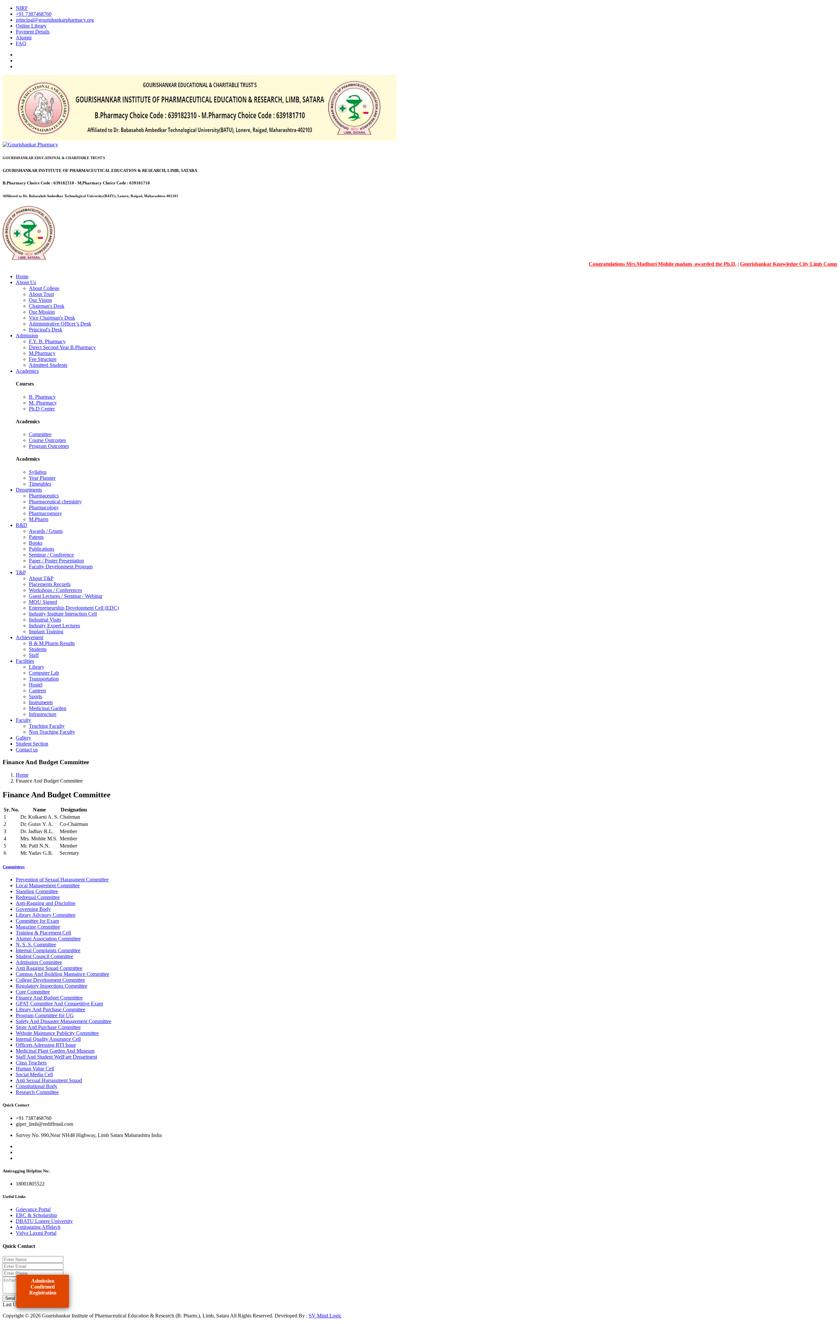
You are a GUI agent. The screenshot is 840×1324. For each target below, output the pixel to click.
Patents (36, 537)
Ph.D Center (42, 408)
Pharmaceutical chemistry (55, 501)
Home (22, 276)
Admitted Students (48, 365)
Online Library (31, 26)
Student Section (32, 743)
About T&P (41, 578)
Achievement (29, 637)
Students (38, 649)
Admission (27, 335)
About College (44, 288)
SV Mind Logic (325, 1315)
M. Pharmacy (43, 403)
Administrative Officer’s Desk (60, 323)
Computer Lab (44, 673)
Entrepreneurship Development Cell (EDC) (74, 608)
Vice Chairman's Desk (52, 318)
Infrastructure (42, 714)
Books (35, 543)
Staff (34, 655)
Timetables (40, 484)
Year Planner (42, 478)
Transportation (44, 679)
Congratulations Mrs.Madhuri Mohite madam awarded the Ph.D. (635, 264)
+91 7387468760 (34, 14)
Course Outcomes (47, 440)
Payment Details (33, 31)
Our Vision (40, 300)
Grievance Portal (33, 1209)
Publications (41, 549)
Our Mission (42, 312)
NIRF (22, 8)
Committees (14, 866)
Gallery (23, 738)
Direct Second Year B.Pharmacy (62, 347)
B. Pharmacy (42, 397)
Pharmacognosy (45, 513)
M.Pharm (38, 519)
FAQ (21, 43)
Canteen (37, 690)
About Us (26, 282)
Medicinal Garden (47, 708)
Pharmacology (44, 507)
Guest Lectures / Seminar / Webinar (65, 596)
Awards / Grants (46, 531)
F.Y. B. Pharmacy (47, 341)
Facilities (25, 661)
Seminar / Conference (51, 554)
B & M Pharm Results (52, 643)
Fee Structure (42, 359)
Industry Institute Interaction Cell (63, 614)
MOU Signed (43, 602)
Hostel (35, 684)
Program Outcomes (49, 446)
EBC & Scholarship (36, 1215)
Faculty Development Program (61, 566)
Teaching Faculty (47, 726)
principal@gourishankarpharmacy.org (55, 20)
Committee (40, 434)
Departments (29, 490)
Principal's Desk (45, 329)
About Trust (41, 294)
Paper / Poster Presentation (56, 560)
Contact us (27, 749)
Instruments (41, 702)
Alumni (24, 37)
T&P (21, 572)
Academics (27, 371)
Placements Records (50, 584)
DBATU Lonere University (44, 1221)
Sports (35, 696)
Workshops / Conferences (55, 590)
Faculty (23, 720)
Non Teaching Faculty (52, 732)
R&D (21, 525)
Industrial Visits (45, 619)
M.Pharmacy (42, 353)
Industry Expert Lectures (54, 625)
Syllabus (38, 472)
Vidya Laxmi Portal (36, 1233)
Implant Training (46, 631)
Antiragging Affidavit (38, 1227)
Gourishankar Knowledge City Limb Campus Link (770, 264)
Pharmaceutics (44, 495)
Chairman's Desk (46, 306)
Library (36, 667)
